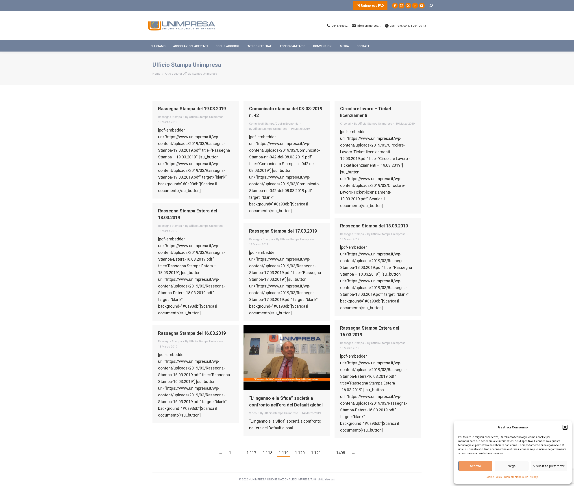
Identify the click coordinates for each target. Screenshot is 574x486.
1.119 (284, 452)
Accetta (475, 466)
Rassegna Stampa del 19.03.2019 (192, 108)
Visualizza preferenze (549, 466)
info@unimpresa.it (368, 25)
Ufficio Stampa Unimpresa (186, 64)
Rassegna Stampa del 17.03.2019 (283, 231)
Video (253, 413)
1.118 (267, 452)
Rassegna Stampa (170, 117)
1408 (340, 452)
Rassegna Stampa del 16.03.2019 (192, 333)
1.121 (316, 452)
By (204, 117)
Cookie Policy (493, 477)
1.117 (251, 452)
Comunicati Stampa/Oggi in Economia (273, 123)
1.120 (300, 452)
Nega (511, 466)
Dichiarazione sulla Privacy (521, 477)
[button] (565, 427)
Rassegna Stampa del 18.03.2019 (374, 226)
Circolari (345, 123)
